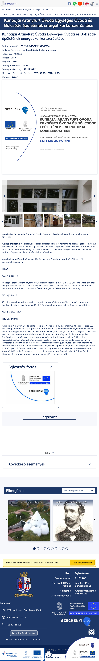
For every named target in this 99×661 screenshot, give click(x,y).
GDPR (9, 639)
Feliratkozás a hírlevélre (23, 633)
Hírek (68, 573)
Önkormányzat (63, 578)
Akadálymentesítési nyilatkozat (85, 592)
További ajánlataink (73, 490)
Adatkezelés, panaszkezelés (83, 584)
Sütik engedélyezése (82, 562)
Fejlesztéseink (82, 573)
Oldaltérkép (35, 639)
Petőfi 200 (80, 578)
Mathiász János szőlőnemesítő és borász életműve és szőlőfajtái (71, 503)
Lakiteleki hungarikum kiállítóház (26, 502)
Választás (65, 590)
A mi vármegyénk (61, 595)
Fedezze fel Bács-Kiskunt (61, 584)
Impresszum (21, 639)
